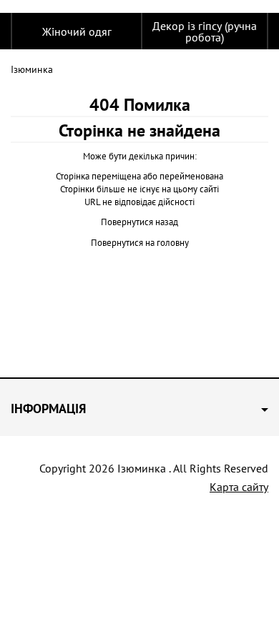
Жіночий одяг (77, 31)
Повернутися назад (139, 222)
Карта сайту (239, 487)
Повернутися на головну (140, 243)
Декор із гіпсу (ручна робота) (204, 31)
